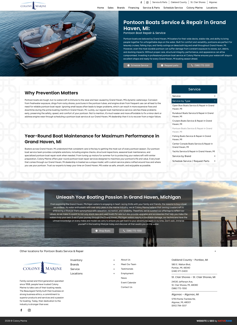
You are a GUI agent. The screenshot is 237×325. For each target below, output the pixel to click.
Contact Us (126, 287)
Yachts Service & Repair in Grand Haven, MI (193, 151)
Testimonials (127, 269)
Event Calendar (128, 282)
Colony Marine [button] (195, 7)
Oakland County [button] (179, 2)
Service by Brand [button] (181, 156)
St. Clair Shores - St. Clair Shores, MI (193, 277)
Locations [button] (211, 7)
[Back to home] (33, 5)
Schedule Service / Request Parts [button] (190, 161)
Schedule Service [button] (173, 7)
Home (100, 7)
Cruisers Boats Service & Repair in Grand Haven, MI (192, 122)
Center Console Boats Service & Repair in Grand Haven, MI (192, 145)
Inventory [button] (76, 260)
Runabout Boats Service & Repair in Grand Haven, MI (193, 115)
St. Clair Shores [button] (197, 2)
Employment (127, 273)
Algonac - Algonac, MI (185, 294)
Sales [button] (110, 7)
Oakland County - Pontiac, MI (190, 260)
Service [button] (176, 96)
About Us (125, 259)
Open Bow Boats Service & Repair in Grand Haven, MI (193, 107)
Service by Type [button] (181, 100)
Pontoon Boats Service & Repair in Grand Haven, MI (192, 130)
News (124, 278)
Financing (133, 7)
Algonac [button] (213, 2)
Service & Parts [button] (159, 2)
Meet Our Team (128, 264)
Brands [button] (121, 7)
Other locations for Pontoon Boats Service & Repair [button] (52, 251)
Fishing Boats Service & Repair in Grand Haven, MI (191, 138)
